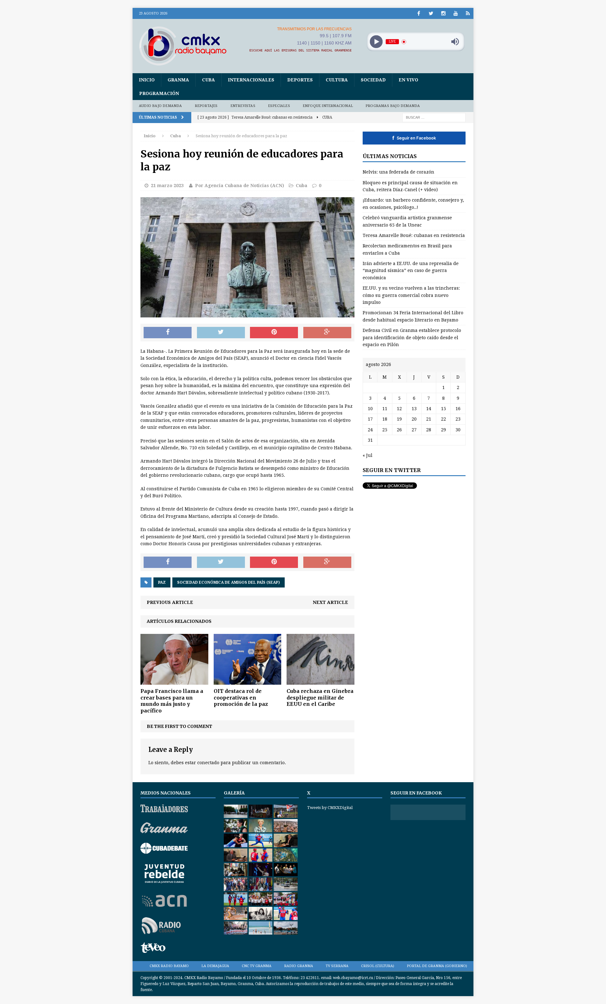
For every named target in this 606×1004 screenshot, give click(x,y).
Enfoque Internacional (328, 106)
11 (384, 408)
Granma (178, 79)
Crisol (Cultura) (377, 966)
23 (457, 419)
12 (399, 408)
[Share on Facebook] (168, 332)
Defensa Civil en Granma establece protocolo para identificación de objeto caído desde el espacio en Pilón (412, 337)
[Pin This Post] (274, 332)
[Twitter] (431, 13)
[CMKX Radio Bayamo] (187, 46)
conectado (208, 762)
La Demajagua (215, 966)
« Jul (367, 455)
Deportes (300, 79)
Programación (159, 93)
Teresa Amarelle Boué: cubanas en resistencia (414, 235)
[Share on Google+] (327, 332)
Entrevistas (242, 106)
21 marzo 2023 (167, 185)
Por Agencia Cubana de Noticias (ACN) (239, 185)
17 (370, 419)
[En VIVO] (467, 13)
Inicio (147, 79)
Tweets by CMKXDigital (330, 807)
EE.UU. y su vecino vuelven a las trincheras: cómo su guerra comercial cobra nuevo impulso (411, 295)
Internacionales (251, 79)
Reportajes (206, 106)
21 (428, 419)
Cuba (208, 79)
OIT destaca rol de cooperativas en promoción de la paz (241, 697)
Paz (162, 582)
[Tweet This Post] (221, 332)
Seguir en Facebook (414, 138)
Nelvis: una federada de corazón (398, 171)
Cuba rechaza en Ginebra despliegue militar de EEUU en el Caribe (320, 697)
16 (457, 408)
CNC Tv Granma (256, 966)
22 (443, 419)
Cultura (337, 79)
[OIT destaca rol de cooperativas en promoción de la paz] (248, 680)
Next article (330, 602)
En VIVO (408, 79)
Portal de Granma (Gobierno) (437, 966)
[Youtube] (455, 13)
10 (370, 408)
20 (414, 419)
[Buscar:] (434, 117)
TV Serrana (337, 966)
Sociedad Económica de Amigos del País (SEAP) (228, 582)
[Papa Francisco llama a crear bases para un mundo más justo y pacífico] (174, 680)
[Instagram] (443, 13)
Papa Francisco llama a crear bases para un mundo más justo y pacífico (171, 701)
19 (399, 419)
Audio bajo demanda (160, 106)
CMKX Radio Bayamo (169, 966)
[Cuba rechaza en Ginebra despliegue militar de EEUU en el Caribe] (320, 680)
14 (428, 408)
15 (443, 408)
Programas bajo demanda (392, 106)
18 (384, 419)
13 (414, 408)
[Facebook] (418, 13)
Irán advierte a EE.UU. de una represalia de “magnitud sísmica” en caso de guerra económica (411, 270)
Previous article (170, 602)
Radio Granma (298, 966)
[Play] (376, 42)
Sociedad (373, 79)
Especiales (279, 106)
